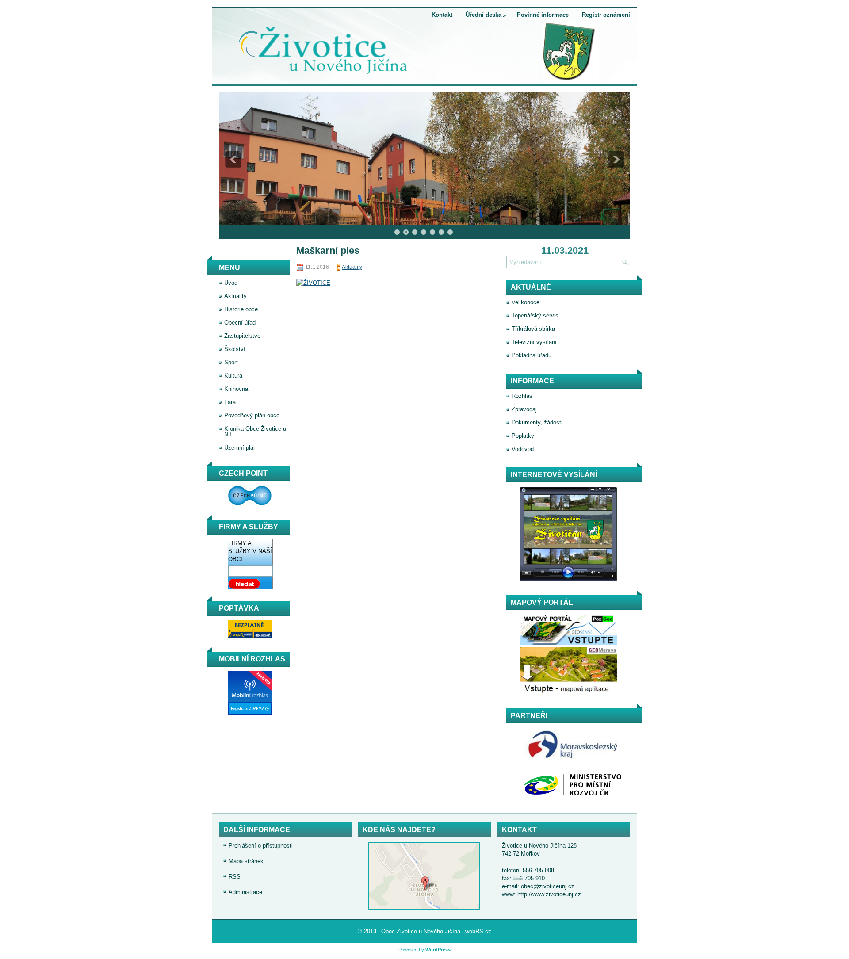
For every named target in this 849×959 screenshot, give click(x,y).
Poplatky (523, 435)
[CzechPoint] (245, 504)
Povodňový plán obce (251, 415)
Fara (230, 402)
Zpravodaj (524, 409)
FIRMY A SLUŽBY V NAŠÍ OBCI (250, 551)
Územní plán (240, 447)
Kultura (233, 375)
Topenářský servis (535, 315)
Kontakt (442, 14)
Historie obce (241, 309)
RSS (235, 876)
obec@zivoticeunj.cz (547, 886)
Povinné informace (543, 14)
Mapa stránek (246, 861)
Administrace (245, 892)
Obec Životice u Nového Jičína (420, 931)
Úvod (230, 282)
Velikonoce (525, 302)
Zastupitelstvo (242, 335)
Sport (231, 362)
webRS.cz (478, 931)
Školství (234, 349)
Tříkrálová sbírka (533, 328)
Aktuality (352, 267)
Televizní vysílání (534, 342)
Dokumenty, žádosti (537, 422)
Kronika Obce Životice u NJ (255, 431)
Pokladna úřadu (531, 355)
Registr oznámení (606, 14)
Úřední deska (486, 15)
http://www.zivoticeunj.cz (549, 894)
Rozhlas (522, 396)
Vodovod (523, 449)
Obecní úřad (240, 322)
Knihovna (236, 389)
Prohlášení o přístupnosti (261, 845)
